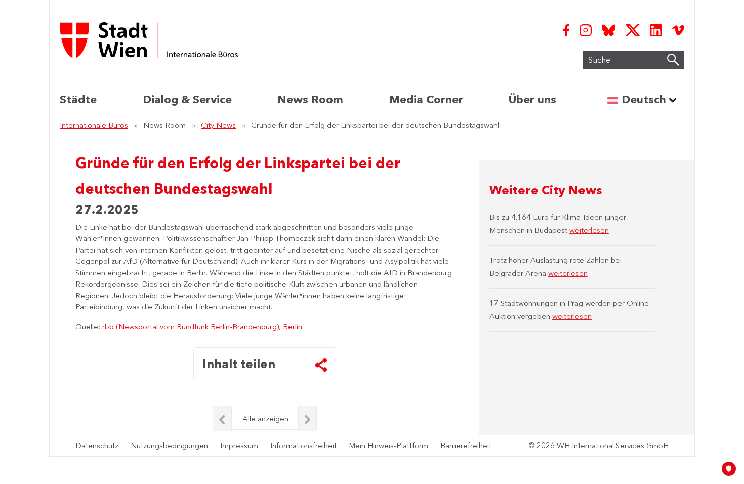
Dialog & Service (187, 99)
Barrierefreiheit (465, 445)
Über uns (532, 99)
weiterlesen (589, 230)
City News (218, 125)
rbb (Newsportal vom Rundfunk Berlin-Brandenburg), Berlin (202, 326)
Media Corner (426, 99)
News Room (310, 99)
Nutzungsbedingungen (169, 445)
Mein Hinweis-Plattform (388, 445)
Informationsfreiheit (303, 445)
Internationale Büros (94, 125)
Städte (78, 99)
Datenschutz (96, 445)
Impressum (239, 445)
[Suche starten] (673, 60)
